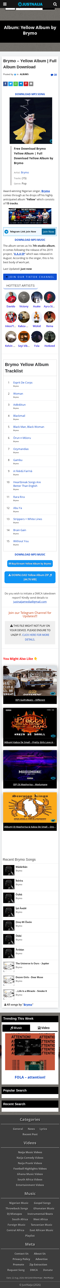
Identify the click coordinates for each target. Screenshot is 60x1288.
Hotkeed (49, 346)
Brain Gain (19, 530)
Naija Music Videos (30, 1152)
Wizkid (37, 326)
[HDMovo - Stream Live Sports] (30, 223)
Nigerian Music (18, 1203)
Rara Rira (19, 497)
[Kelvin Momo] (11, 337)
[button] (5, 84)
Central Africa (15, 1230)
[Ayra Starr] (50, 297)
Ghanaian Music (43, 1208)
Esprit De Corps (22, 382)
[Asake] (37, 297)
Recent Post (30, 1134)
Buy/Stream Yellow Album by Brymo (31, 563)
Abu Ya (17, 508)
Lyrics (43, 1129)
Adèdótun (19, 404)
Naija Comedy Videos (30, 1158)
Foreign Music (16, 1225)
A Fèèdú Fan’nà (22, 471)
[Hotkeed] (50, 337)
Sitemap (37, 1277)
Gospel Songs (42, 1203)
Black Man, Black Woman (28, 427)
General (18, 1129)
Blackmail (19, 416)
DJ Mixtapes (14, 1214)
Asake (36, 306)
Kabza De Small (27, 326)
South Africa (20, 1219)
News (31, 1129)
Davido (11, 306)
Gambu (17, 460)
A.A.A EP (19, 254)
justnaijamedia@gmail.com (30, 601)
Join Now (48, 231)
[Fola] (37, 337)
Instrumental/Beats (40, 1214)
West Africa (40, 1219)
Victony (23, 306)
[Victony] (24, 297)
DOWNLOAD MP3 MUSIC (30, 240)
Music (17, 1027)
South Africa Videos (30, 1179)
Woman (18, 393)
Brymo (25, 172)
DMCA (34, 1270)
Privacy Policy (21, 1259)
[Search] (55, 4)
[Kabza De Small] (24, 317)
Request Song (16, 1270)
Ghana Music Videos (30, 1174)
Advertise (42, 1259)
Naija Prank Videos (30, 1163)
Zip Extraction (38, 1264)
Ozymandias (21, 449)
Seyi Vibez (24, 346)
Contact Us (21, 1253)
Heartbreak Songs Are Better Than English (27, 484)
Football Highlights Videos (30, 1168)
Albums (24, 74)
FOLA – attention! (30, 1077)
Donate (48, 1270)
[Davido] (11, 297)
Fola (36, 346)
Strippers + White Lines (27, 519)
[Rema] (50, 317)
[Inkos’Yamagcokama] (11, 317)
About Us (40, 1253)
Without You (21, 541)
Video (45, 1027)
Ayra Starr (50, 306)
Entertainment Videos (30, 1185)
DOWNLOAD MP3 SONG (30, 94)
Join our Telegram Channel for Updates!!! (30, 614)
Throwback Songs (17, 1208)
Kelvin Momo (13, 346)
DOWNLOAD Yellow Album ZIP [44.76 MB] (30, 577)
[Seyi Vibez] (24, 337)
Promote (18, 1264)
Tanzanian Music (41, 1225)
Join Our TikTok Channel (31, 276)
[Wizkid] (37, 317)
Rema (49, 326)
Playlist (30, 1235)
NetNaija (49, 1277)
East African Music (41, 1230)
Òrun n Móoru (22, 438)
